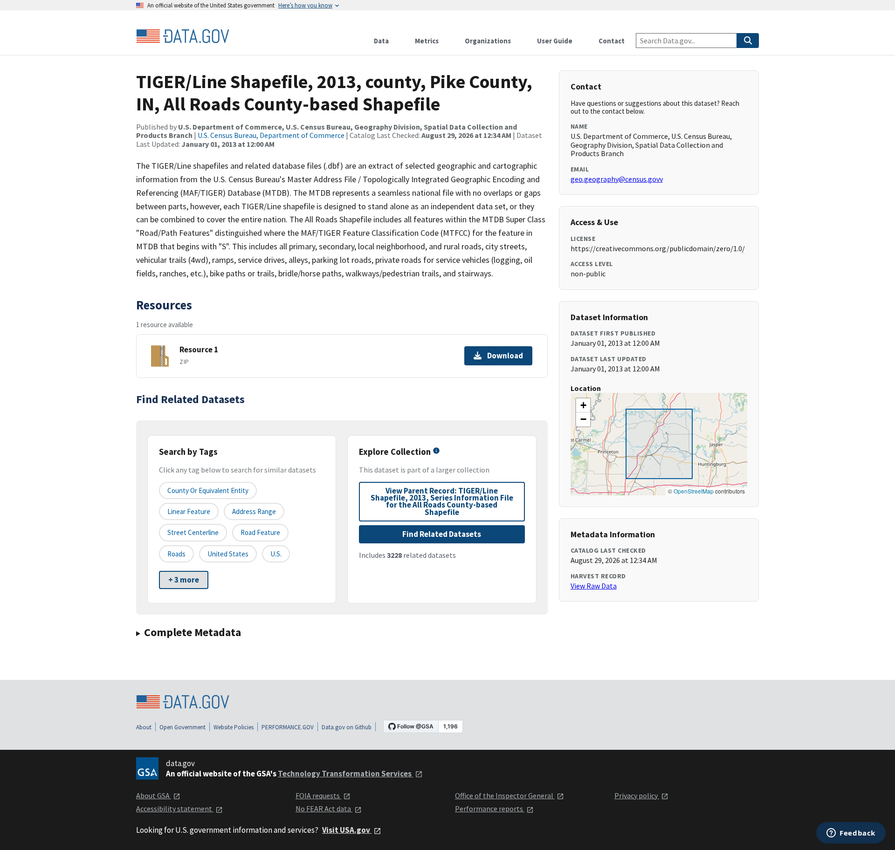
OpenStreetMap (694, 491)
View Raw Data (594, 585)
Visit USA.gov (347, 830)
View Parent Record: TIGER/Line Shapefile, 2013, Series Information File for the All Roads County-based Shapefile (442, 501)
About (143, 727)
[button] (583, 405)
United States (227, 553)
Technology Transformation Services (345, 773)
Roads (176, 553)
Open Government (182, 727)
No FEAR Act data (324, 808)
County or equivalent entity (207, 490)
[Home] (182, 36)
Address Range (254, 511)
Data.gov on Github (347, 727)
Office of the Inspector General (505, 795)
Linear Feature (188, 511)
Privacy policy (636, 795)
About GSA (153, 795)
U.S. (276, 553)
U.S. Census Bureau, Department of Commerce (271, 135)
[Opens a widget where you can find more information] (851, 833)
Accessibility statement (174, 808)
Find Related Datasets (441, 534)
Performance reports (489, 808)
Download (505, 355)
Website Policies (233, 727)
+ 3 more (183, 580)
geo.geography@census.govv (617, 179)
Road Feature (260, 532)
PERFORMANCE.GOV (288, 727)
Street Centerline (193, 532)
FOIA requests (318, 795)
